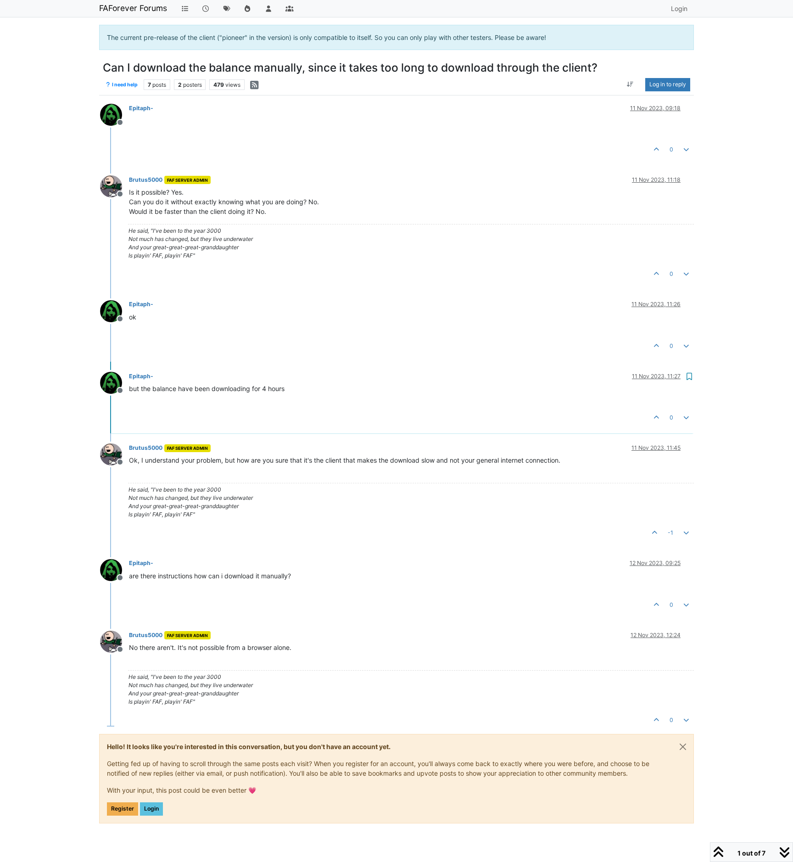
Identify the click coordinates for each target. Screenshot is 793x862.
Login (151, 808)
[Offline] (114, 114)
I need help (124, 85)
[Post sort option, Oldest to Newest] (630, 84)
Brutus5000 (145, 179)
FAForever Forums (133, 8)
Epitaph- (141, 108)
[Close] (682, 746)
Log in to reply (667, 84)
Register (122, 808)
